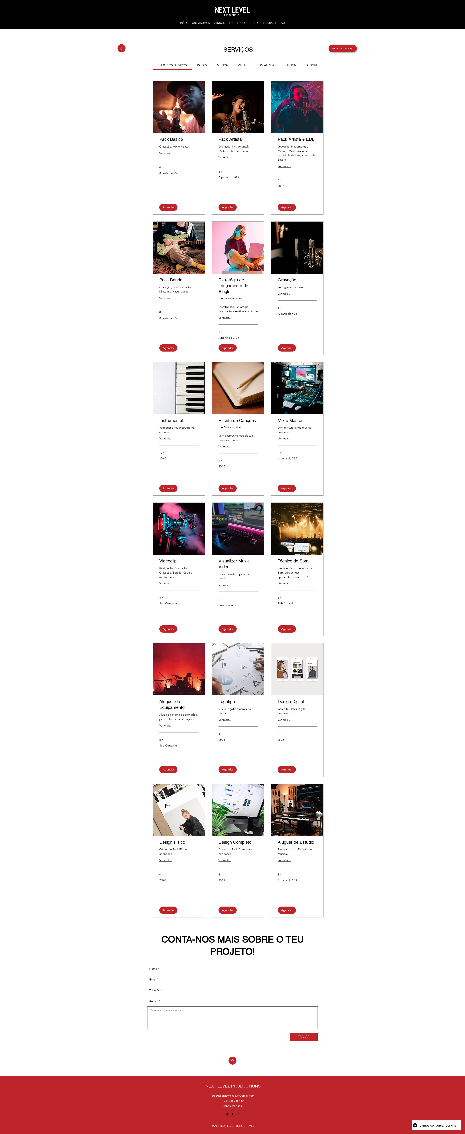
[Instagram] (225, 959)
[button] (168, 207)
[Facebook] (232, 959)
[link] (172, 65)
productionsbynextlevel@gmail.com (232, 1095)
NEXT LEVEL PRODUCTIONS (233, 1086)
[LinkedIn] (239, 959)
